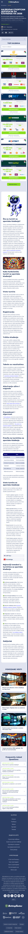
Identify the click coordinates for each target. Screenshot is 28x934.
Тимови (14, 829)
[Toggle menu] (2, 1)
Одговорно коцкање (13, 844)
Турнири (13, 827)
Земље (14, 824)
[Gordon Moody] (16, 917)
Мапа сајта (14, 870)
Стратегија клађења (13, 839)
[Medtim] (13, 913)
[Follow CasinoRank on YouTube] (15, 895)
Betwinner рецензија (14, 135)
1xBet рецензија (14, 111)
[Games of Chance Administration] (5, 913)
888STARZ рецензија (14, 90)
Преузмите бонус (14, 66)
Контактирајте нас (14, 867)
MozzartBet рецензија (13, 68)
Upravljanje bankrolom (13, 847)
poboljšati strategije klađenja (11, 375)
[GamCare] (7, 917)
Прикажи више (13, 184)
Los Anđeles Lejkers (17, 632)
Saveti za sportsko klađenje (13, 842)
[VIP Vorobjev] (22, 913)
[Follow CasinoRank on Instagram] (8, 895)
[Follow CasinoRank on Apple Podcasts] (22, 895)
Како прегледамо (14, 862)
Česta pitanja (13, 849)
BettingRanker (7, 417)
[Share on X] (2, 32)
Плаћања (13, 821)
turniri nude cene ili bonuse (13, 403)
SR (13, 899)
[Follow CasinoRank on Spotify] (18, 895)
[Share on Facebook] (6, 32)
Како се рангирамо (13, 864)
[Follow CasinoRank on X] (12, 895)
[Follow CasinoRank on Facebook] (5, 895)
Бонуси (14, 819)
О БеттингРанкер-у (13, 859)
